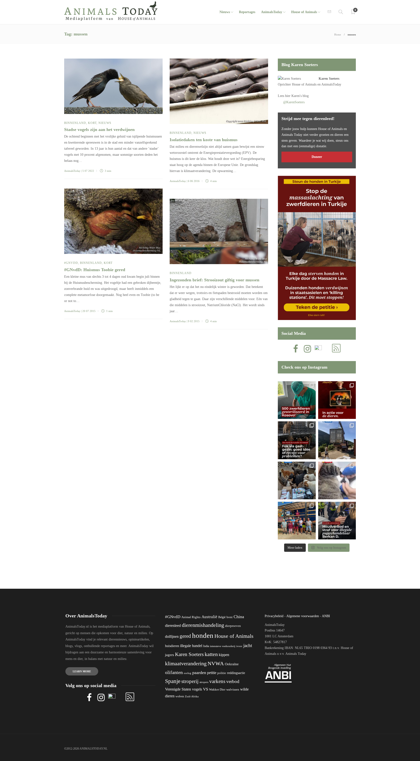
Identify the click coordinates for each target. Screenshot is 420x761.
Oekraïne (232, 664)
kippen (224, 655)
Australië (209, 616)
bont (230, 617)
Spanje (172, 681)
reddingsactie (236, 673)
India (206, 646)
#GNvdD (71, 263)
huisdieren (172, 646)
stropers (204, 682)
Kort (92, 123)
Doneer (317, 157)
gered (185, 636)
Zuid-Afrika (192, 696)
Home (337, 34)
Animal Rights (191, 617)
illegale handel (191, 646)
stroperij (190, 681)
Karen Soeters (329, 78)
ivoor (239, 646)
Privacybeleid (274, 616)
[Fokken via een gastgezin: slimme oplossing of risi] (296, 440)
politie (221, 673)
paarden (199, 672)
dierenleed (173, 625)
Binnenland (75, 123)
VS (205, 689)
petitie (211, 673)
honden (202, 635)
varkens (217, 681)
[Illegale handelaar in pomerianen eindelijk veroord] (337, 520)
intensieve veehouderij (222, 646)
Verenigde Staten (178, 689)
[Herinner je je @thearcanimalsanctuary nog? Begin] (337, 440)
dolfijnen (172, 636)
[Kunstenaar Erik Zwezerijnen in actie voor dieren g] (337, 400)
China (239, 616)
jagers (169, 655)
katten (211, 654)
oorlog (187, 673)
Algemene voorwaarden (302, 616)
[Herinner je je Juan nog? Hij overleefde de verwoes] (337, 480)
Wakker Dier (217, 689)
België (222, 617)
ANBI (326, 616)
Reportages (247, 12)
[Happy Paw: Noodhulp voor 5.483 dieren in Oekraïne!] (296, 480)
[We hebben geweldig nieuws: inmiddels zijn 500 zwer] (296, 400)
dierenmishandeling (203, 625)
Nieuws (224, 12)
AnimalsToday (72, 170)
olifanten (174, 672)
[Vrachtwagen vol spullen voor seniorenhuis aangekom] (296, 520)
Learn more (82, 671)
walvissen (232, 689)
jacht (247, 645)
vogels (197, 689)
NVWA (216, 663)
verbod (232, 681)
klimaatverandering (186, 663)
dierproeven (233, 626)
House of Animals (304, 12)
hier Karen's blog (297, 96)
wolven (179, 696)
